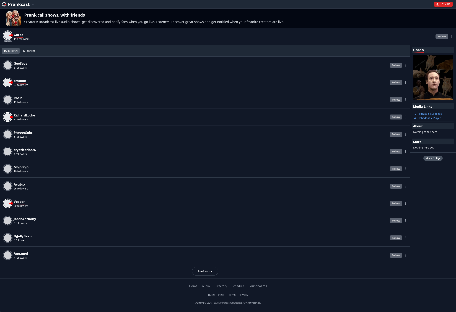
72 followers (21, 119)
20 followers (21, 205)
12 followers (21, 102)
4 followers (20, 154)
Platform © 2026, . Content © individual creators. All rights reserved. (228, 302)
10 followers (21, 171)
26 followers (21, 188)
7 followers (20, 257)
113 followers (22, 39)
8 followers (20, 67)
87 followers (21, 85)
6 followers (20, 136)
